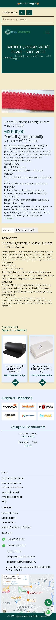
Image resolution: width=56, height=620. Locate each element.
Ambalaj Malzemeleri (12, 496)
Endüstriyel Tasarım (11, 482)
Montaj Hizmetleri (10, 492)
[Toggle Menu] (47, 32)
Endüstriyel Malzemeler (13, 478)
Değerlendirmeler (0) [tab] (25, 230)
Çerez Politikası (9, 522)
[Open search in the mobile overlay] (28, 19)
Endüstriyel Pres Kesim (13, 487)
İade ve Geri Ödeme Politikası (16, 527)
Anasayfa (8, 57)
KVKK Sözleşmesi (10, 513)
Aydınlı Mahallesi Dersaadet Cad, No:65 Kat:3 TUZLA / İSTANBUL (28, 569)
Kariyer (14, 12)
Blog (4, 501)
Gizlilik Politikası (9, 517)
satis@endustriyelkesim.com (21, 561)
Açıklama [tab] (7, 230)
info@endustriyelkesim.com (21, 556)
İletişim (6, 12)
